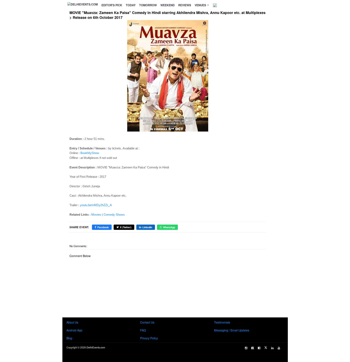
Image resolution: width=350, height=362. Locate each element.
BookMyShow (89, 153)
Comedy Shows (114, 214)
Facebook (103, 227)
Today (131, 5)
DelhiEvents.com (95, 347)
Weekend (167, 5)
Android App (74, 330)
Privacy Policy (149, 338)
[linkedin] (272, 348)
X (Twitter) (125, 227)
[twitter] (265, 347)
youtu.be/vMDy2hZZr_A (96, 205)
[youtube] (279, 348)
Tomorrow (148, 5)
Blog (69, 338)
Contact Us (147, 322)
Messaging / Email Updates (231, 330)
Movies (96, 214)
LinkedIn (147, 227)
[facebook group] (259, 348)
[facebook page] (252, 348)
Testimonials (222, 322)
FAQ (143, 330)
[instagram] (246, 348)
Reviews (184, 5)
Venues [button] (201, 5)
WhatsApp (169, 227)
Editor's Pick (111, 5)
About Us (72, 322)
